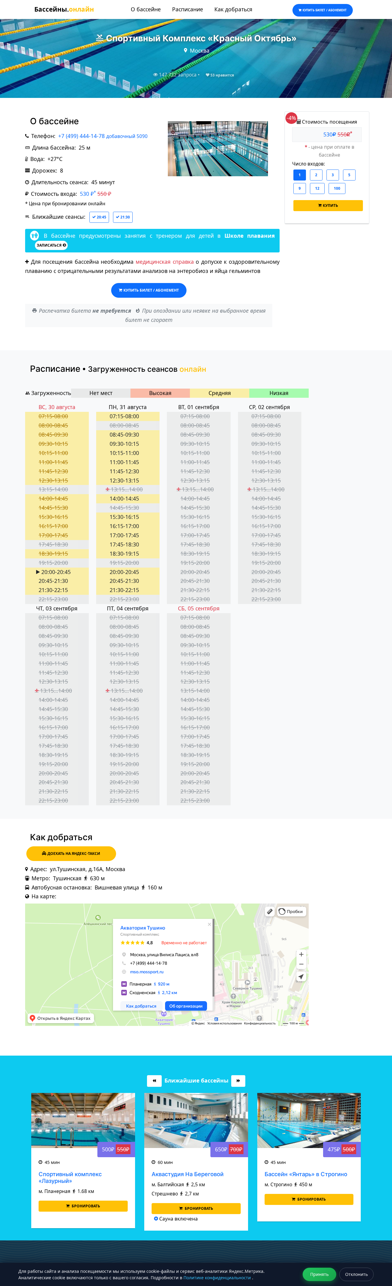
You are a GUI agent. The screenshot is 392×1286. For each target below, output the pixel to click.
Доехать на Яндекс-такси (73, 853)
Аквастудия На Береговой (188, 1174)
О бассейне (146, 9)
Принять (319, 1274)
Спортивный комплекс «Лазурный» (70, 1177)
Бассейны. (64, 9)
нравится (222, 75)
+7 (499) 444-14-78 (103, 136)
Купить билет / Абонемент (151, 290)
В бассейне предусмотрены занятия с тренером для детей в (157, 235)
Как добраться (233, 9)
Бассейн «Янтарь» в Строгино (306, 1174)
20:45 (101, 217)
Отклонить (356, 1274)
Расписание (187, 9)
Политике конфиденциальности (217, 1277)
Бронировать (85, 1206)
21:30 (124, 217)
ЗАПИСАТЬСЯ (49, 245)
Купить (330, 205)
